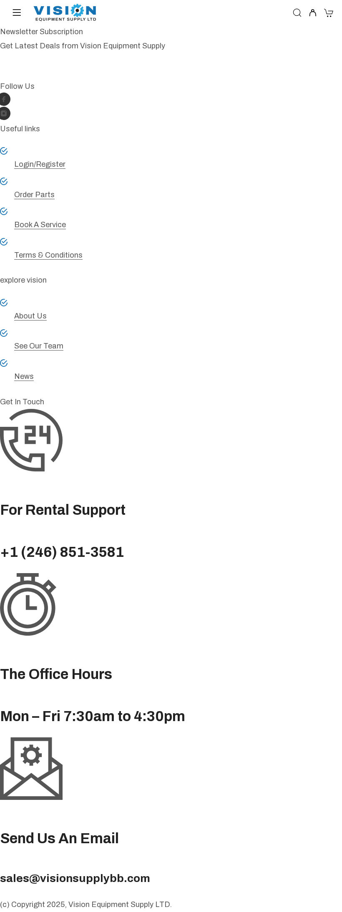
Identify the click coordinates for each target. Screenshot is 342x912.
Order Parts (34, 194)
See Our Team (38, 346)
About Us (30, 316)
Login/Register (39, 164)
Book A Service (40, 224)
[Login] (312, 13)
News (24, 376)
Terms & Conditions (48, 255)
